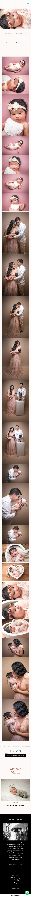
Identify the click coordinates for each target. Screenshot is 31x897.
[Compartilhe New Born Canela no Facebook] (10, 751)
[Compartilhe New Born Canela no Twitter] (17, 751)
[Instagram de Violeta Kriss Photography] (16, 883)
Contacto (15, 888)
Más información (15, 864)
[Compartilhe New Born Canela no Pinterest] (20, 751)
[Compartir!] (15, 71)
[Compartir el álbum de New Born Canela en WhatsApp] (13, 751)
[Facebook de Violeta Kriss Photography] (14, 883)
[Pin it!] (20, 71)
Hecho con (15, 895)
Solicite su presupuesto (15, 755)
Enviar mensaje (16, 877)
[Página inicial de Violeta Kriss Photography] (7, 4)
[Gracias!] (10, 70)
